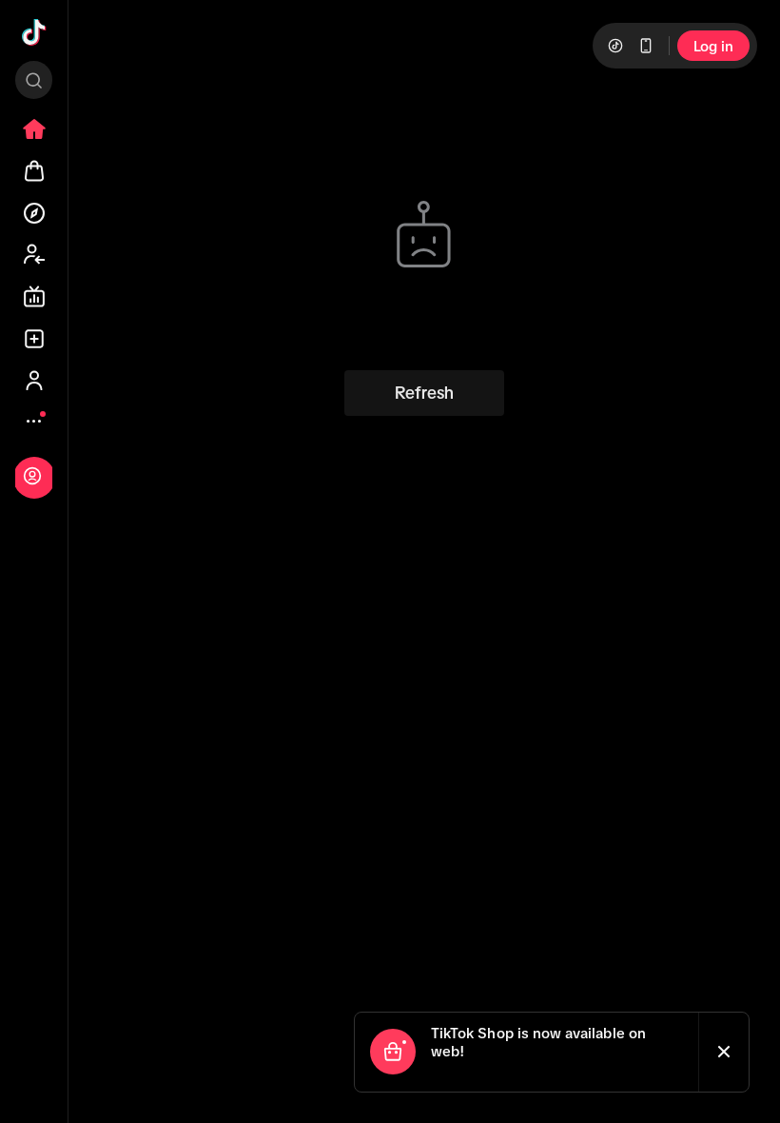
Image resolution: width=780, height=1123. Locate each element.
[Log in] (32, 476)
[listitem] (34, 129)
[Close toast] (724, 1052)
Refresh (424, 393)
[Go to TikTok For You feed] (34, 32)
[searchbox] (33, 80)
